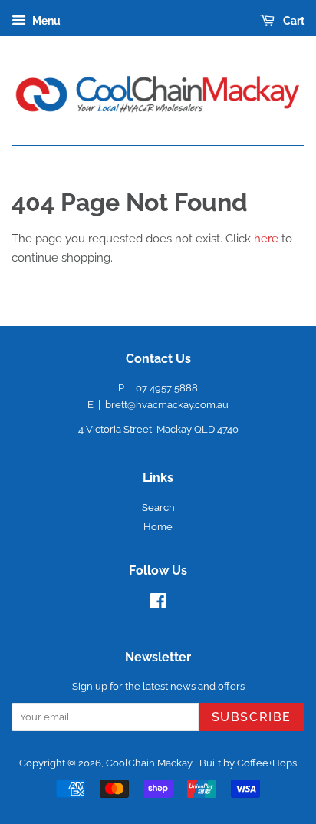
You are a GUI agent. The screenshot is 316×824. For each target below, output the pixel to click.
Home (158, 526)
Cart (292, 21)
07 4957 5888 (167, 388)
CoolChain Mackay (149, 763)
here (266, 239)
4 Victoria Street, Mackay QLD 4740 (158, 429)
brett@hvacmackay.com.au (167, 404)
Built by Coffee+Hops (248, 763)
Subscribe (251, 717)
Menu (45, 21)
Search (158, 507)
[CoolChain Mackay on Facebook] (158, 604)
